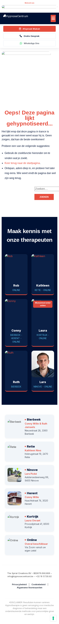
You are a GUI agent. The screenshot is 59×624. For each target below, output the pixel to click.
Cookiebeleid (38, 584)
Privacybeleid (19, 584)
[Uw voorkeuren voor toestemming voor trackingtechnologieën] (53, 618)
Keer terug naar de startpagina (22, 163)
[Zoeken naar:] (45, 189)
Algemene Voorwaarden (29, 587)
